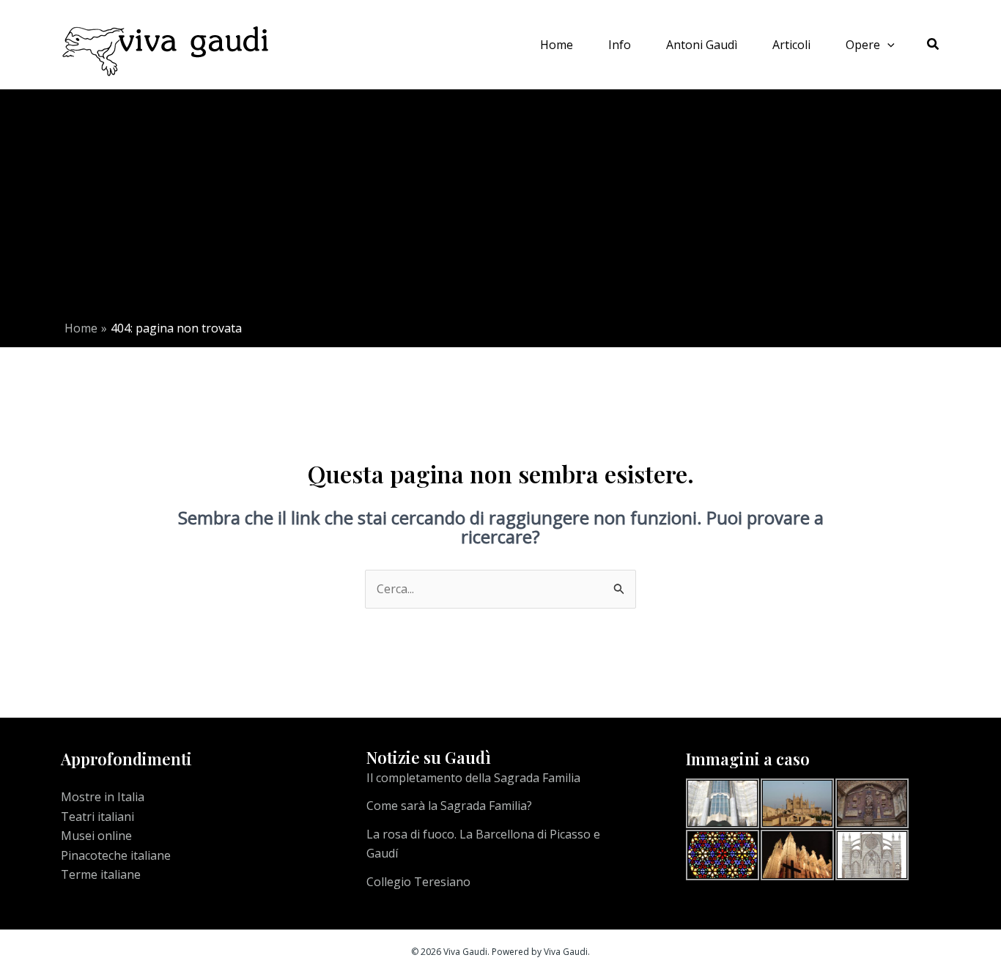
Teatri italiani (97, 816)
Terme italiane (101, 874)
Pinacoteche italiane (116, 855)
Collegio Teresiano (418, 882)
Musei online (96, 836)
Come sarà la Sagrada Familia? (449, 806)
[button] (887, 44)
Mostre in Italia (102, 797)
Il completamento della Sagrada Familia (473, 778)
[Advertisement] (504, 210)
